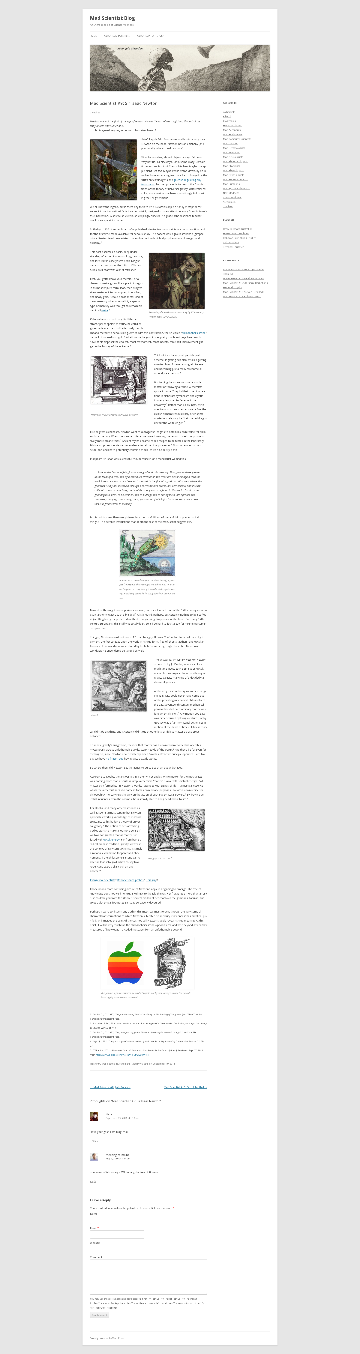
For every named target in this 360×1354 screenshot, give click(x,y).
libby (109, 1114)
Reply (93, 1141)
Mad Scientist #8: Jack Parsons (110, 1087)
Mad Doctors (230, 143)
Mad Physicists (140, 1063)
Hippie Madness (232, 125)
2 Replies (95, 112)
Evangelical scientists (102, 880)
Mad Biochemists (232, 134)
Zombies (228, 206)
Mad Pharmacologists (235, 161)
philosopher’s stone (194, 333)
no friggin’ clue (114, 758)
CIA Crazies (229, 121)
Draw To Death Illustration (238, 229)
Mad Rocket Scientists (235, 179)
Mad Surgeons (231, 184)
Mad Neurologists (233, 157)
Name (95, 1213)
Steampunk (229, 202)
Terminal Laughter (233, 247)
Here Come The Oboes (236, 233)
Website (95, 1243)
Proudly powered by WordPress (107, 1338)
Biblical (227, 116)
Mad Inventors (231, 152)
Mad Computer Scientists (237, 139)
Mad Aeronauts (232, 130)
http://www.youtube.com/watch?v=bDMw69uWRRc (122, 1054)
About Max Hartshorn (150, 35)
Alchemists (124, 1063)
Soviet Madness (232, 197)
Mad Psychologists (233, 175)
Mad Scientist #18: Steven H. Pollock (243, 292)
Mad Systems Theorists (236, 188)
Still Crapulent (231, 242)
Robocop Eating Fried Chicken (239, 238)
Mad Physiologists (233, 170)
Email (94, 1228)
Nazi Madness (231, 193)
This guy (151, 880)
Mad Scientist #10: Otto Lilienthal (185, 1087)
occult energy (111, 839)
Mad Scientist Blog (112, 18)
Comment (96, 1257)
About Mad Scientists (117, 35)
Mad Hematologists (234, 148)
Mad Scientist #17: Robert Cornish (242, 296)
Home (93, 35)
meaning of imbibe (118, 1155)
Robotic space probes (130, 880)
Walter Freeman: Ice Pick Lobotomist (243, 278)
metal (104, 310)
